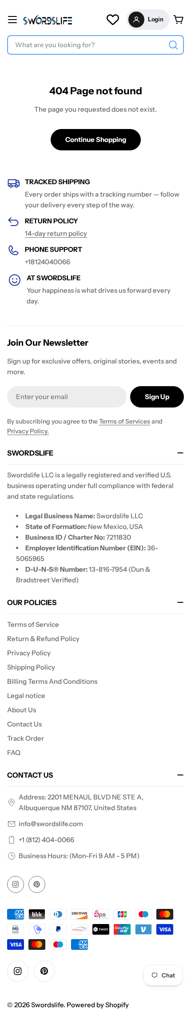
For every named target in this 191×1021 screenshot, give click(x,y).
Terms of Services (124, 421)
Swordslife (47, 1005)
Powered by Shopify (98, 1005)
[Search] (173, 45)
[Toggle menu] (12, 19)
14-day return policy (56, 233)
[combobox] (95, 45)
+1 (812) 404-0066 (46, 839)
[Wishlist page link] (113, 19)
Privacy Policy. (28, 431)
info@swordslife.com (51, 823)
